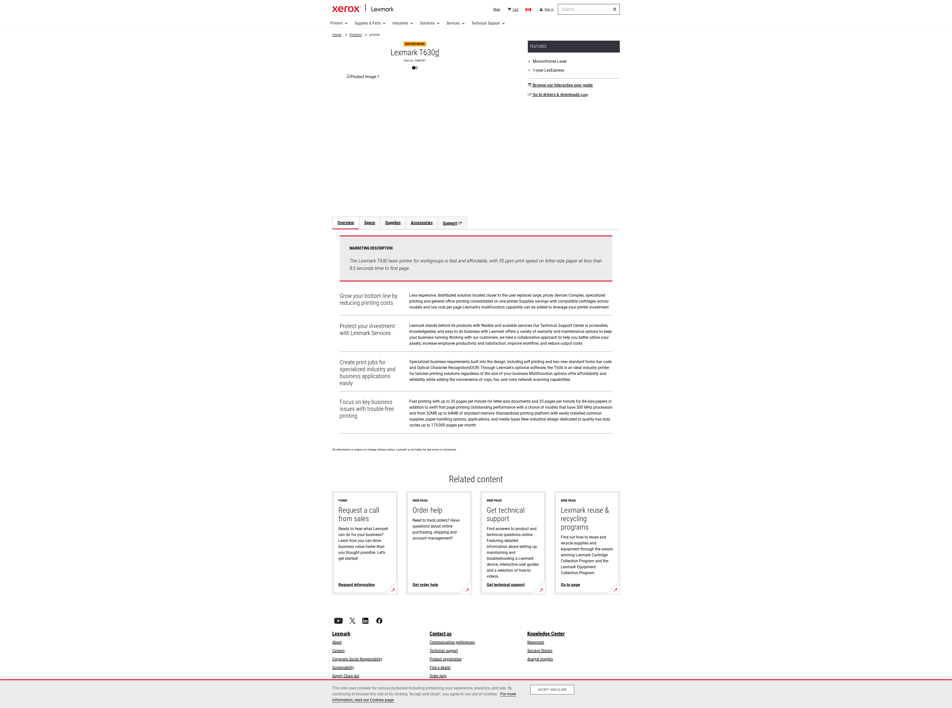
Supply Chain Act (345, 676)
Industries (400, 23)
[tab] (345, 223)
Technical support (444, 650)
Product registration (446, 659)
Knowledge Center (546, 634)
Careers (338, 650)
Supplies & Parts (368, 23)
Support (450, 223)
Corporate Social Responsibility (357, 659)
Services (453, 23)
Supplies (393, 222)
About (337, 642)
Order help (438, 676)
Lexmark (341, 634)
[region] (476, 693)
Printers (336, 23)
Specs (369, 222)
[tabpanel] (476, 335)
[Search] (615, 9)
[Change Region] (529, 9)
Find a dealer (440, 667)
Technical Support (486, 23)
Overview (345, 222)
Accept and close (552, 689)
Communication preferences (452, 642)
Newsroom (535, 642)
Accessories (422, 222)
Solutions (427, 23)
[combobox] (589, 9)
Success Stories (539, 650)
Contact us (441, 634)
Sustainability (343, 667)
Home (362, 8)
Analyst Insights (540, 659)
